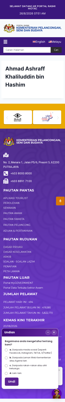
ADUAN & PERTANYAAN (17, 230)
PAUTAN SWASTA (13, 219)
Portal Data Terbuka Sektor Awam (23, 287)
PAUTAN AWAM (12, 213)
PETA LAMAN (11, 271)
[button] (7, 118)
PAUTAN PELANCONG (16, 224)
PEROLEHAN (11, 203)
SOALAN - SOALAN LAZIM (19, 261)
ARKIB (7, 256)
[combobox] (27, 50)
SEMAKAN (9, 207)
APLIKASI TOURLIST (15, 198)
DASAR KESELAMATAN (17, 251)
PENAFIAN (9, 266)
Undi (11, 381)
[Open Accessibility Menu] (60, 201)
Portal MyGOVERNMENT (18, 282)
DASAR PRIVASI (13, 247)
